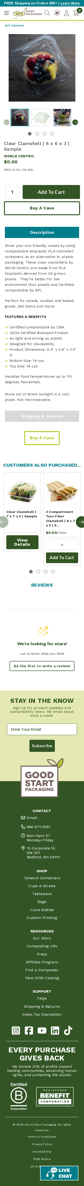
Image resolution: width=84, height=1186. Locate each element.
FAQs (42, 998)
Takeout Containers (42, 878)
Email (32, 818)
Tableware (42, 894)
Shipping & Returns (42, 416)
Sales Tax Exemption (42, 1014)
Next (75, 122)
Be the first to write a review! (42, 666)
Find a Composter (42, 970)
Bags (42, 901)
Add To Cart (62, 557)
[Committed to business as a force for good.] (18, 1096)
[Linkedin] (55, 1031)
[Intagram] (16, 1031)
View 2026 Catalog (42, 978)
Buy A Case (42, 207)
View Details (22, 542)
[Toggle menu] (6, 13)
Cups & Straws (42, 886)
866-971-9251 (38, 827)
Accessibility (42, 1151)
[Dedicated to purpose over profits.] (55, 1096)
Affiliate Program (42, 962)
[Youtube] (42, 1031)
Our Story (42, 938)
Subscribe (42, 745)
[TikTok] (68, 1031)
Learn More (70, 3)
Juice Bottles (42, 910)
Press (42, 954)
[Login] (66, 13)
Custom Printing (42, 917)
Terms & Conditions (42, 1136)
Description (42, 232)
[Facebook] (29, 1031)
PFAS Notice (42, 1159)
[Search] (47, 13)
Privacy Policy (42, 1144)
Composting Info (42, 946)
